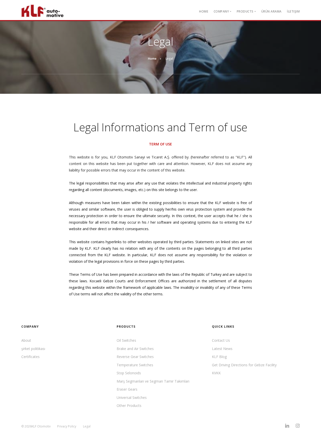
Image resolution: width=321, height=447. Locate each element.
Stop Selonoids (129, 373)
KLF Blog (219, 356)
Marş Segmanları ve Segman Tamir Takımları (153, 381)
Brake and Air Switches (135, 348)
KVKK (216, 373)
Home (203, 11)
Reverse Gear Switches (135, 356)
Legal (87, 426)
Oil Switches (126, 340)
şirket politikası (33, 348)
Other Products (129, 405)
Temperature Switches (135, 365)
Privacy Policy (66, 426)
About (26, 340)
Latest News (222, 348)
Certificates (30, 356)
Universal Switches (132, 397)
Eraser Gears (127, 389)
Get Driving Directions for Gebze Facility (244, 365)
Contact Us (221, 340)
